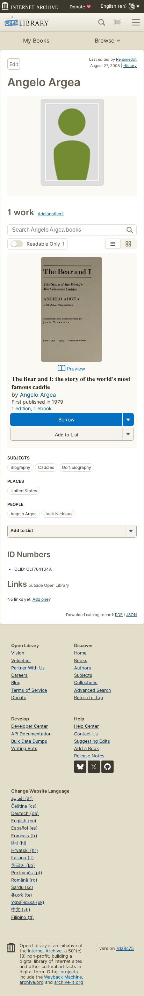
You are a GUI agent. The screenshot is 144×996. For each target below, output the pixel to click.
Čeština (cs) (24, 806)
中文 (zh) (20, 909)
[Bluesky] (80, 767)
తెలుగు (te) (21, 895)
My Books (36, 40)
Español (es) (24, 828)
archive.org (32, 982)
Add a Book (86, 748)
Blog (16, 682)
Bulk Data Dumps (29, 741)
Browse (104, 40)
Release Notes (89, 755)
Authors (82, 668)
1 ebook (43, 408)
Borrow (66, 419)
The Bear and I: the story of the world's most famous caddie (71, 382)
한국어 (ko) (23, 865)
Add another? (51, 213)
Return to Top (88, 697)
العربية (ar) (22, 798)
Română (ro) (24, 880)
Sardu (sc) (22, 887)
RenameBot (126, 59)
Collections (86, 682)
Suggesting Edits (92, 741)
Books (80, 660)
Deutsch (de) (25, 813)
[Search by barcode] (117, 22)
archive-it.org (68, 982)
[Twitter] (94, 767)
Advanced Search (92, 690)
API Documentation (31, 733)
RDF (119, 614)
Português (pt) (26, 872)
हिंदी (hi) (19, 843)
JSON (131, 614)
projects (69, 971)
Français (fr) (24, 835)
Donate (80, 6)
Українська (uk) (27, 902)
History (130, 65)
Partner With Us (28, 668)
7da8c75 (125, 948)
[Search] (101, 22)
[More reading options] (128, 419)
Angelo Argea (38, 394)
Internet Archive (45, 950)
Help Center (86, 726)
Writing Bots (24, 748)
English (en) (23, 820)
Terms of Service (29, 690)
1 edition (21, 408)
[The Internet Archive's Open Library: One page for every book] (32, 22)
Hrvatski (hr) (24, 850)
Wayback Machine (63, 977)
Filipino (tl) (22, 917)
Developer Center (29, 726)
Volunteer (21, 660)
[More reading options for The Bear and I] (128, 434)
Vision (17, 653)
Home (80, 653)
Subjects (83, 675)
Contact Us (86, 733)
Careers (19, 675)
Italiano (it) (22, 857)
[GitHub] (107, 767)
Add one (41, 599)
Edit (13, 64)
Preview (76, 369)
